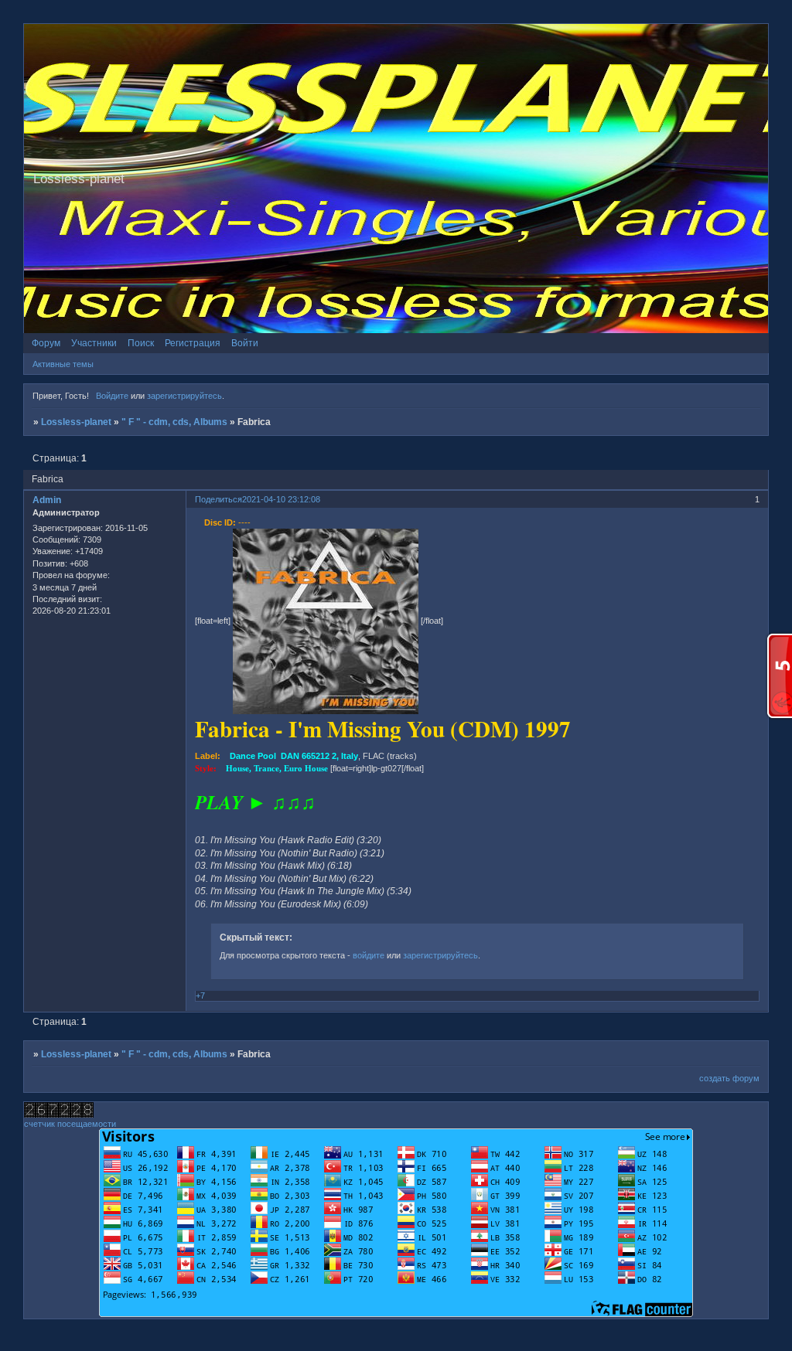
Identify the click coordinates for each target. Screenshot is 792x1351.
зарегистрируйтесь (184, 395)
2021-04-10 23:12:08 (281, 499)
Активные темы (63, 364)
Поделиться (218, 499)
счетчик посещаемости (70, 1123)
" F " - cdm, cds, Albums (174, 422)
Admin (46, 500)
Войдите (112, 395)
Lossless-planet (76, 422)
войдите (368, 955)
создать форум (729, 1078)
